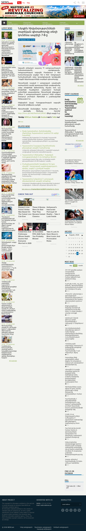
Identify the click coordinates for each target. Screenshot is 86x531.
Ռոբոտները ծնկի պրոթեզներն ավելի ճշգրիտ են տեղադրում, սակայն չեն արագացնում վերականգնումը (74, 361)
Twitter (54, 117)
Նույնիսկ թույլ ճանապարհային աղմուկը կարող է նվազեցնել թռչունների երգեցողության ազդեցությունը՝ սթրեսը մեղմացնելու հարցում (9, 352)
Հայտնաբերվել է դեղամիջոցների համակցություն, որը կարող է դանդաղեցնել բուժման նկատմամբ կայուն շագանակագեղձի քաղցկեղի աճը (74, 404)
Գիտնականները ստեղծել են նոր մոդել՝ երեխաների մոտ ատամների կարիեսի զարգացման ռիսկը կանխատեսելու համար (9, 179)
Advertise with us (44, 500)
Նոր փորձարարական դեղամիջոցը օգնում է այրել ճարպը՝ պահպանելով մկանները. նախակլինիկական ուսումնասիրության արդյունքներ (74, 333)
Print (21, 122)
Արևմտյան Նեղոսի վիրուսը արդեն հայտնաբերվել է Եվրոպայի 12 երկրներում (74, 320)
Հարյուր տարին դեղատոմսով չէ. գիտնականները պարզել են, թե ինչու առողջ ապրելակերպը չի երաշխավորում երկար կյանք (9, 308)
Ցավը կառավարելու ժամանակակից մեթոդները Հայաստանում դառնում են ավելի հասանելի (40, 133)
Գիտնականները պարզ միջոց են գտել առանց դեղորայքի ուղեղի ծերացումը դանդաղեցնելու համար (73, 390)
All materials (13, 361)
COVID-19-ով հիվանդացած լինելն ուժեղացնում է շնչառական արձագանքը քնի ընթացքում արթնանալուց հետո (74, 418)
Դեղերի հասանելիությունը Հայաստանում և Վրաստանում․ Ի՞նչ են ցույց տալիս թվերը (9, 266)
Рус (24, 3)
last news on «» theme (40, 189)
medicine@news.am (45, 505)
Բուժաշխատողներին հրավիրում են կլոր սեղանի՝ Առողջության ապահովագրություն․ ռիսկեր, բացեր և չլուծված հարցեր (40, 166)
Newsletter (66, 500)
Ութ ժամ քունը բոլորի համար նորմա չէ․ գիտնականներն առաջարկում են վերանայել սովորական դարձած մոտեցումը (73, 432)
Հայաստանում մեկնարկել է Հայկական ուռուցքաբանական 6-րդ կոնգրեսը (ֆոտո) (39, 156)
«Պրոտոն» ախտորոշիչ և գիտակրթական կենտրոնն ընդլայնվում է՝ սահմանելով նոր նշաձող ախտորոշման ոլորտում (74, 297)
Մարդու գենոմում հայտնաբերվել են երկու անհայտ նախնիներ (73, 461)
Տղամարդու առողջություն (28, 23)
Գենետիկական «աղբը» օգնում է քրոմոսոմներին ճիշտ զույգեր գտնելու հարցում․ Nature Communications (9, 246)
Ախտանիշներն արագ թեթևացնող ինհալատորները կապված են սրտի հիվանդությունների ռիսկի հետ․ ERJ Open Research (9, 72)
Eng (28, 3)
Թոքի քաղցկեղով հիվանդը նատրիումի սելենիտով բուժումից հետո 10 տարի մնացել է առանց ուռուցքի (73, 309)
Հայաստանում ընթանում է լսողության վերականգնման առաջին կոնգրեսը (37, 180)
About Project (8, 500)
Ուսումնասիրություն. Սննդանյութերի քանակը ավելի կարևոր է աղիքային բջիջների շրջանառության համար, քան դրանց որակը (9, 157)
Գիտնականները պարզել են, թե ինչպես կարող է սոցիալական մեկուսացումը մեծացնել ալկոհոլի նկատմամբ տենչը (9, 330)
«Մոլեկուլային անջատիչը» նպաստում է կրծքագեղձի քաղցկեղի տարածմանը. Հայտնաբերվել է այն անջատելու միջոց (9, 286)
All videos (81, 85)
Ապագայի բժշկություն (64, 23)
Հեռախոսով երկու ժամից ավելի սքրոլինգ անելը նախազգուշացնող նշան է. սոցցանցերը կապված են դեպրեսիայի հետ (9, 112)
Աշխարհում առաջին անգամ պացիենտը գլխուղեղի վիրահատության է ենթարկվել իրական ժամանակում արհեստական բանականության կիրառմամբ (8, 48)
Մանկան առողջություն (47, 23)
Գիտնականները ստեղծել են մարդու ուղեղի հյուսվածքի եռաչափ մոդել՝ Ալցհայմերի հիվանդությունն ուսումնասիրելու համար (8, 134)
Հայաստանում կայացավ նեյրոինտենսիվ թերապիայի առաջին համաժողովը (38, 147)
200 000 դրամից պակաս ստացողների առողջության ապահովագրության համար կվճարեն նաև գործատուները (73, 274)
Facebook (44, 117)
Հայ (19, 3)
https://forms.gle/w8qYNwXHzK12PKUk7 (32, 113)
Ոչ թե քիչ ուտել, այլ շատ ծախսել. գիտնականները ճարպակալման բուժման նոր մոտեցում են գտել (74, 286)
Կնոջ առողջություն (13, 23)
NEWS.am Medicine (31, 117)
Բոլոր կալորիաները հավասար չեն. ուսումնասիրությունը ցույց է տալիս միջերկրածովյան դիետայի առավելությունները (8, 200)
